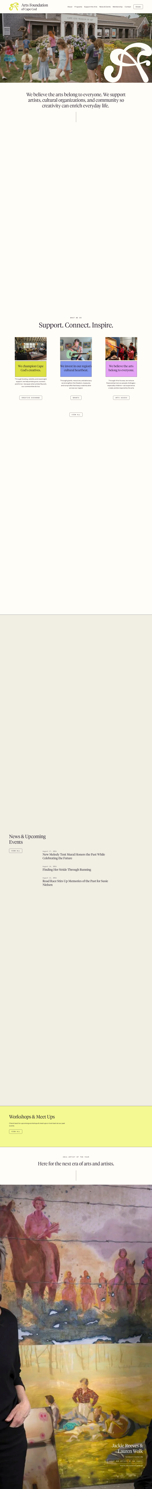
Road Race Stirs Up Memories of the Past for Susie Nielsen (75, 883)
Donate (138, 7)
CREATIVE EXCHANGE (31, 398)
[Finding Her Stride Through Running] (56, 864)
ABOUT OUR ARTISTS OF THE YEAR (125, 1461)
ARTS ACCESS (121, 398)
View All (15, 1131)
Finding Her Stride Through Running (67, 870)
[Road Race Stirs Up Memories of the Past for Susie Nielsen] (62, 876)
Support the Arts (90, 7)
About (69, 7)
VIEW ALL (76, 414)
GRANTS (76, 398)
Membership (118, 7)
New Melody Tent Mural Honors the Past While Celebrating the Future (74, 856)
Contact (128, 7)
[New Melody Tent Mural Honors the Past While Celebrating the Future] (66, 849)
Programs (78, 7)
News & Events (105, 7)
